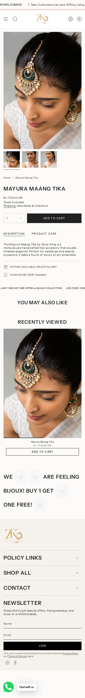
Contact (17, 588)
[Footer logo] (13, 536)
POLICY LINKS (22, 558)
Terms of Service (17, 656)
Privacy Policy (70, 653)
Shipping (9, 205)
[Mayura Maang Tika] (42, 383)
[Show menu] (5, 19)
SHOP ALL (17, 573)
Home (6, 177)
